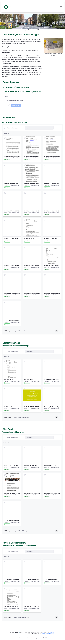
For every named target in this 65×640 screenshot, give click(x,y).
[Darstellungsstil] (60, 128)
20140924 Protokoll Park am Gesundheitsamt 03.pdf (32, 579)
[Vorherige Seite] (53, 331)
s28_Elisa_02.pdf (8, 379)
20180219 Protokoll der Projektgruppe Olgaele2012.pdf (52, 493)
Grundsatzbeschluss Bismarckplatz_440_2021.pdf (12, 156)
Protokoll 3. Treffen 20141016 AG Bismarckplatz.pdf (32, 265)
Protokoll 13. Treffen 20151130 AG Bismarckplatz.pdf (12, 183)
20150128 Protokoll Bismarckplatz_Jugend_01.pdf (12, 320)
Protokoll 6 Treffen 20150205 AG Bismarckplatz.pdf (32, 238)
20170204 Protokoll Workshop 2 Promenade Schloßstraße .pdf (12, 493)
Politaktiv (51, 632)
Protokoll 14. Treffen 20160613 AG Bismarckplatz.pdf (52, 156)
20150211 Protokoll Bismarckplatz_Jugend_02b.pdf (52, 293)
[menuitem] (20, 638)
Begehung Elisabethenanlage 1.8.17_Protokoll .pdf (52, 406)
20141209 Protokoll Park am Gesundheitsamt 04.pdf (12, 579)
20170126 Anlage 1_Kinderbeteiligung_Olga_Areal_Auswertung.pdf (52, 465)
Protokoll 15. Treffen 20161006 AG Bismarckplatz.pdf (32, 156)
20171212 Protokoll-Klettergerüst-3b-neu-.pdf (12, 520)
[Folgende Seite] (59, 331)
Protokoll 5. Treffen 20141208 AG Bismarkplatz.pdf (52, 238)
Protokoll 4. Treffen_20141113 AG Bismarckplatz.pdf (12, 265)
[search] (52, 128)
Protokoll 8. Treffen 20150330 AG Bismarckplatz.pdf (52, 211)
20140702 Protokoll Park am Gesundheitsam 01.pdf (12, 607)
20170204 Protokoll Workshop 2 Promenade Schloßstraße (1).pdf (32, 465)
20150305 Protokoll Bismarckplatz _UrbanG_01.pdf (32, 293)
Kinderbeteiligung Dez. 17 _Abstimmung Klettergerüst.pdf (12, 465)
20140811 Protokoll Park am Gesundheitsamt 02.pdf (52, 579)
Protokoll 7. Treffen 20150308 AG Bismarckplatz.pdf (12, 238)
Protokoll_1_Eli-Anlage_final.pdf (12, 406)
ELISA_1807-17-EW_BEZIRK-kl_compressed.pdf (32, 406)
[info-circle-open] (56, 128)
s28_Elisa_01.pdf (28, 379)
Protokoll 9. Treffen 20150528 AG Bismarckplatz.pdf (32, 211)
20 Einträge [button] (8, 331)
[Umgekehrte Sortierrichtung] (22, 128)
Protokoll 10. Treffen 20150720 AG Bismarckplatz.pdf (12, 211)
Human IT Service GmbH (48, 633)
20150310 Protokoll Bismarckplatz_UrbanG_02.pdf (12, 293)
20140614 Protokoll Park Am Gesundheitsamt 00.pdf (32, 607)
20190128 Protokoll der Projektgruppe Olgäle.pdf (32, 493)
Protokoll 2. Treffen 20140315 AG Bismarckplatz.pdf (52, 265)
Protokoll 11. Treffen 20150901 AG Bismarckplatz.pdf (52, 183)
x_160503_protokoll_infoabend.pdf (52, 379)
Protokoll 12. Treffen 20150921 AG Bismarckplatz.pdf (32, 183)
